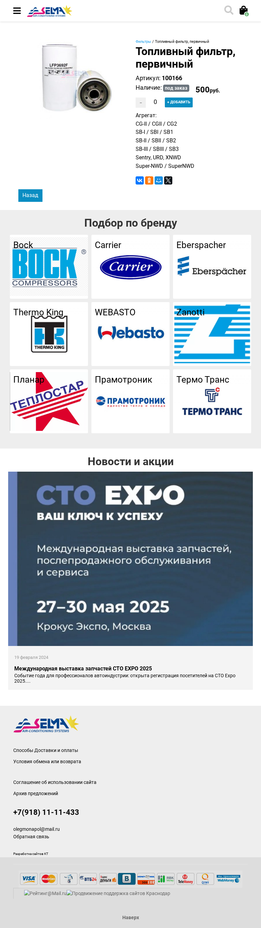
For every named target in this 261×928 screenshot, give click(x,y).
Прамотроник (123, 379)
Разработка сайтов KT (30, 854)
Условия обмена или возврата (47, 761)
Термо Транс (202, 379)
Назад (30, 195)
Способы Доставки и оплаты (45, 750)
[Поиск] (228, 11)
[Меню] (17, 10)
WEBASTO (115, 312)
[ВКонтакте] (140, 180)
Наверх (130, 918)
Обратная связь (31, 837)
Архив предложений (35, 793)
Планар (29, 379)
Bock (23, 245)
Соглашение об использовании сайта (55, 782)
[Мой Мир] (159, 180)
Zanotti (190, 312)
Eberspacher (201, 245)
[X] (168, 180)
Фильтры (143, 41)
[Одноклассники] (149, 180)
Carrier (108, 245)
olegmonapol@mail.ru (36, 829)
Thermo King (38, 312)
